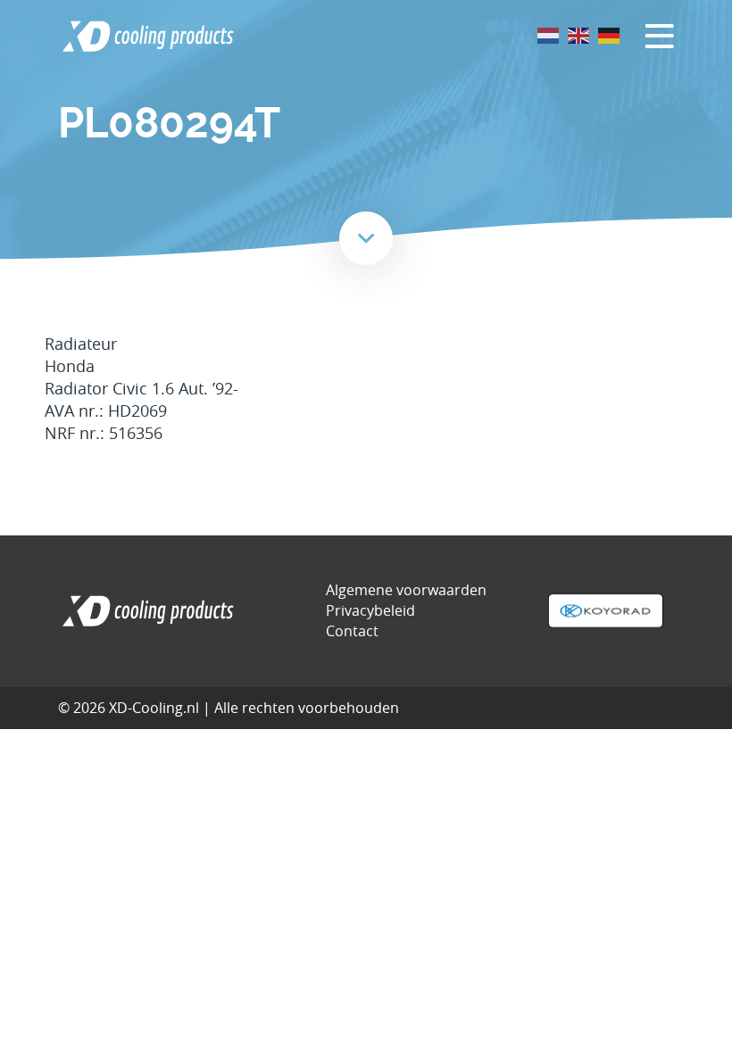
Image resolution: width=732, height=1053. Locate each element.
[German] (609, 34)
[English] (579, 34)
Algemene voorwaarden (406, 590)
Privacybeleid (370, 610)
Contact (352, 631)
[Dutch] (549, 34)
